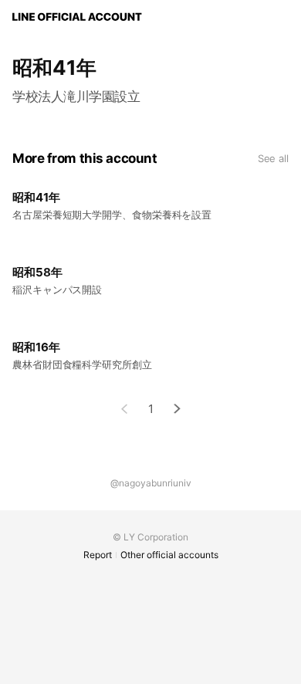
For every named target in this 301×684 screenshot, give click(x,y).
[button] (177, 409)
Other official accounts (169, 554)
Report (97, 554)
